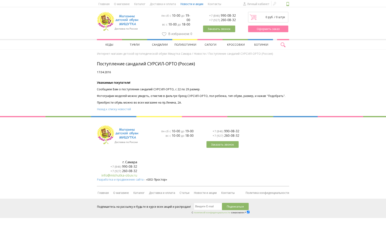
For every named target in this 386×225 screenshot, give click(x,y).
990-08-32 (222, 15)
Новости (200, 53)
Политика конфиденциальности (267, 193)
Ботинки (261, 44)
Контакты (214, 4)
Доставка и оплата (163, 4)
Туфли (135, 44)
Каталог (139, 4)
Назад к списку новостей (114, 109)
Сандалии (160, 44)
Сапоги (210, 44)
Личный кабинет (258, 4)
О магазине (122, 4)
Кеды (109, 44)
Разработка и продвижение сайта (120, 179)
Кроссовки (236, 44)
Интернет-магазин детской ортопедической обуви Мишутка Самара (144, 53)
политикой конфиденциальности (212, 212)
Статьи (184, 193)
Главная (104, 4)
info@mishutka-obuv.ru (119, 175)
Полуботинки (185, 44)
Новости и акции (191, 4)
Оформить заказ (268, 29)
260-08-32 (222, 20)
